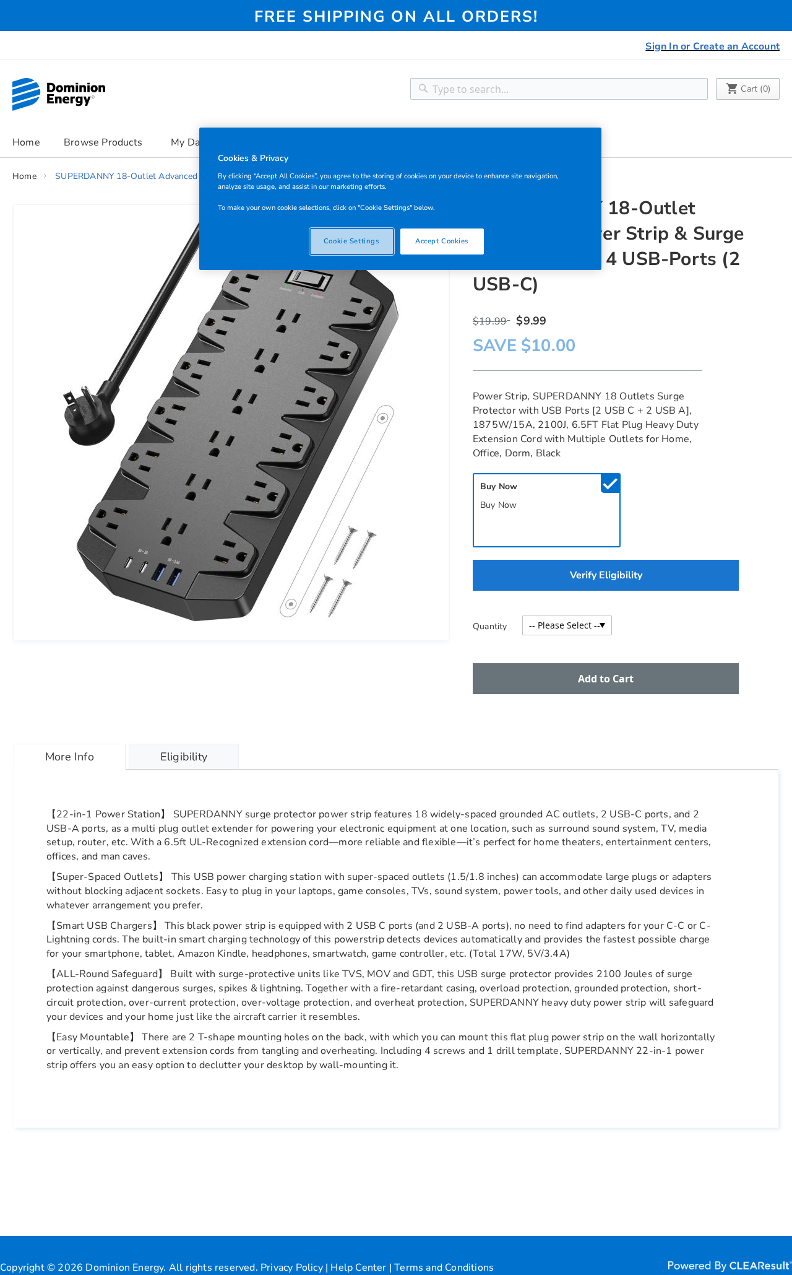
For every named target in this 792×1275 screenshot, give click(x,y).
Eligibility (183, 757)
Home (26, 142)
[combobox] (559, 89)
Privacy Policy (291, 1267)
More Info (69, 757)
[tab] (70, 757)
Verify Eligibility (606, 575)
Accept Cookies (442, 241)
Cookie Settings (352, 241)
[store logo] (58, 94)
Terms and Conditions (444, 1267)
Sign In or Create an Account (712, 46)
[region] (400, 199)
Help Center (358, 1267)
